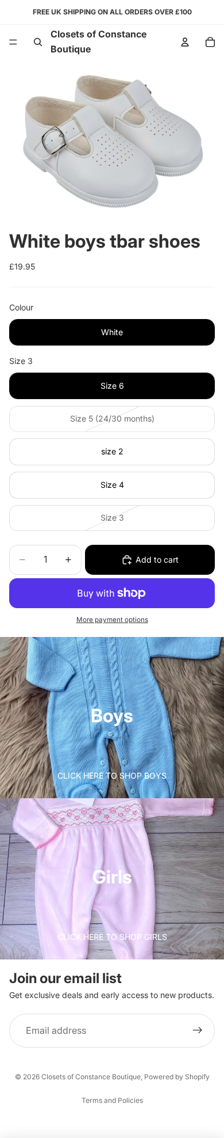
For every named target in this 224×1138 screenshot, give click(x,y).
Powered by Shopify (177, 1076)
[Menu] (13, 42)
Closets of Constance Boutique (91, 1076)
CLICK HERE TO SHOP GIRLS (112, 937)
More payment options (112, 620)
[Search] (38, 42)
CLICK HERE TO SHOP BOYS (112, 775)
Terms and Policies (112, 1100)
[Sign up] (198, 1031)
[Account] (185, 42)
